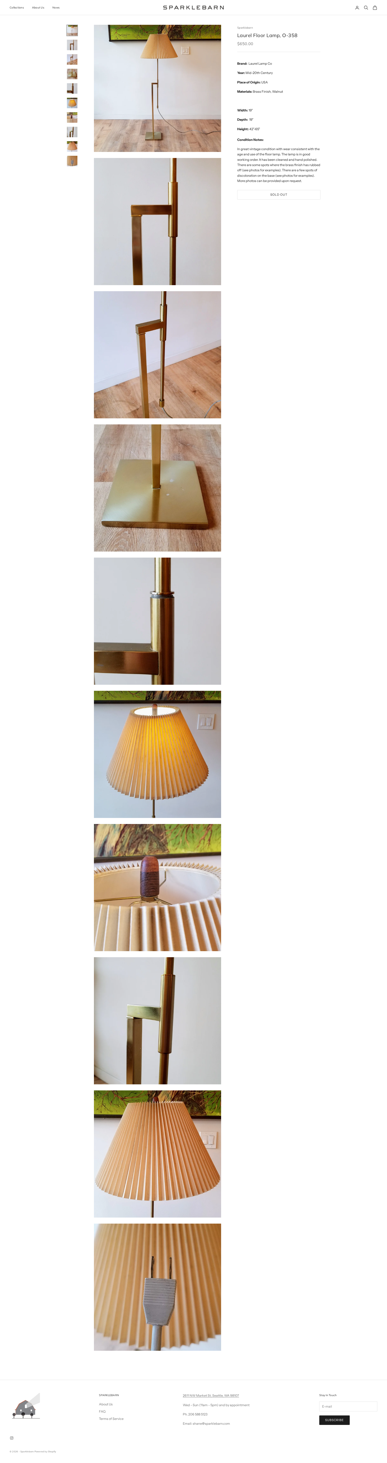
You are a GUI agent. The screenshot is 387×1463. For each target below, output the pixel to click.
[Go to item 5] (72, 88)
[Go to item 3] (72, 59)
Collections (17, 7)
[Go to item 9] (72, 146)
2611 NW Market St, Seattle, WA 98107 (211, 1395)
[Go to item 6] (72, 103)
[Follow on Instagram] (12, 1438)
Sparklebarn (245, 27)
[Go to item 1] (72, 30)
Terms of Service (111, 1419)
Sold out (278, 195)
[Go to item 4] (72, 74)
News (56, 7)
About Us (38, 7)
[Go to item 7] (72, 117)
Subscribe (334, 1420)
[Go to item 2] (72, 45)
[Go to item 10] (72, 161)
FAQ (102, 1411)
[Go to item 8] (72, 132)
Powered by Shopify (45, 1451)
